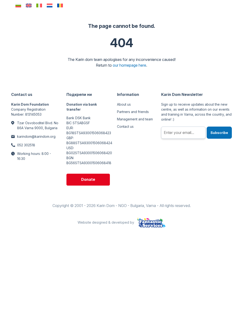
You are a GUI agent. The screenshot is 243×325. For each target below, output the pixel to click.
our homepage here (129, 65)
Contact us (125, 126)
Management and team (135, 119)
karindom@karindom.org (36, 136)
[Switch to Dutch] (49, 5)
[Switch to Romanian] (60, 5)
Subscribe (219, 133)
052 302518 (26, 145)
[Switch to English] (28, 5)
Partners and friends (133, 112)
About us (124, 104)
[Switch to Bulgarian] (18, 5)
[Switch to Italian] (39, 5)
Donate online (88, 181)
